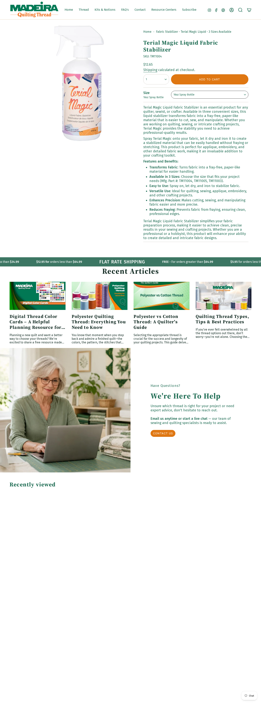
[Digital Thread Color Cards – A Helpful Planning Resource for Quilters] (38, 296)
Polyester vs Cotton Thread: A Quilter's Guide (156, 322)
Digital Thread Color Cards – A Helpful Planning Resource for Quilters (35, 322)
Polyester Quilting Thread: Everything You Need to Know (99, 322)
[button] (84, 9)
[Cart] (249, 10)
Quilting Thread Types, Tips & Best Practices (222, 319)
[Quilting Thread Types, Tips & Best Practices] (224, 296)
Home (147, 31)
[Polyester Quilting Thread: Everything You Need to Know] (100, 296)
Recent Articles (130, 271)
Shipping (150, 70)
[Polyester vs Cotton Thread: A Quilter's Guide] (162, 296)
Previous (33, 83)
